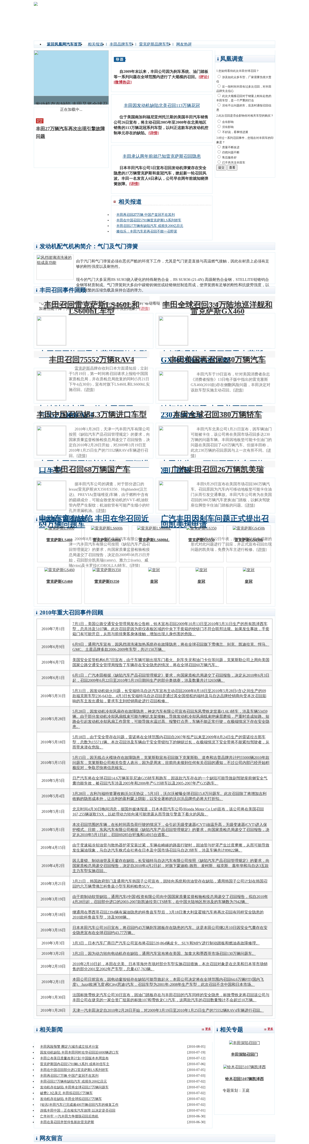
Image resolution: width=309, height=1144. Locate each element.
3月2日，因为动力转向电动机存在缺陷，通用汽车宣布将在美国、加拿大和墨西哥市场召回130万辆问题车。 (164, 953)
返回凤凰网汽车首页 (64, 44)
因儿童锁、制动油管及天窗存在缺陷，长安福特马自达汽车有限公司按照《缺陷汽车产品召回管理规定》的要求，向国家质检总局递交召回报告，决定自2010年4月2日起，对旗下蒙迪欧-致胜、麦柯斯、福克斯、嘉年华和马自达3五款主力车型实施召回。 (170, 866)
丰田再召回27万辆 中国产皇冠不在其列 (69, 1075)
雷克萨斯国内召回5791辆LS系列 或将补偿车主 (74, 1064)
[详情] (153, 133)
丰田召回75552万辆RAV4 (91, 359)
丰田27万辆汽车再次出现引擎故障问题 (70, 132)
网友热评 (184, 44)
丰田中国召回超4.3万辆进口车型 (92, 414)
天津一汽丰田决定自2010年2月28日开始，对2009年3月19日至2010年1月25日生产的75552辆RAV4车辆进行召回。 (168, 1010)
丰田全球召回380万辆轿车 (217, 414)
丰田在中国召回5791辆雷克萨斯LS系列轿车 (148, 220)
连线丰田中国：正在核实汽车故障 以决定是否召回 (77, 1110)
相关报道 (95, 44)
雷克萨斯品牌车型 (154, 44)
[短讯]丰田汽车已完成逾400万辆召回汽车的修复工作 (79, 1105)
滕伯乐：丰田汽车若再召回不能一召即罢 (146, 231)
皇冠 (154, 581)
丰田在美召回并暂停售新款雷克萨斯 (67, 1122)
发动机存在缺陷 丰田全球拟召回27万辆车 (71, 1099)
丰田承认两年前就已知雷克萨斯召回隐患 (162, 156)
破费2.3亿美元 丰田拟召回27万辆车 (66, 1093)
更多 (208, 1029)
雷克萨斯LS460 (59, 540)
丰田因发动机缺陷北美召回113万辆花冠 (162, 105)
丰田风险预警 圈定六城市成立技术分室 (69, 1046)
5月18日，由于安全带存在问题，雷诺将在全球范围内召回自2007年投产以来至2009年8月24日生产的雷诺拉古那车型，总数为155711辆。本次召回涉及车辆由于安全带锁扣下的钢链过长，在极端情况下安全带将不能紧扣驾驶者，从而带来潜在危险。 (170, 742)
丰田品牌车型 (121, 44)
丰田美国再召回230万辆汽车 (217, 359)
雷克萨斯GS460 (59, 581)
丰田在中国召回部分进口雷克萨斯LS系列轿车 (74, 1070)
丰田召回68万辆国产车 (91, 469)
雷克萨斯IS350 (106, 581)
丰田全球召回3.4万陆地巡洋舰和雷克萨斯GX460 (217, 307)
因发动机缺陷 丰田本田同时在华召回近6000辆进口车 (79, 1052)
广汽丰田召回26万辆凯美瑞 (217, 469)
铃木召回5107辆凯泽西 (244, 1079)
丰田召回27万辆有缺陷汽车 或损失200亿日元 (149, 226)
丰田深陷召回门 (244, 1054)
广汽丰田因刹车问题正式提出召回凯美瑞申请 (215, 521)
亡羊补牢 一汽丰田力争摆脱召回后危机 (69, 1116)
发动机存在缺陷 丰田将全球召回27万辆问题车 (74, 1087)
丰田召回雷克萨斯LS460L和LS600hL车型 (92, 307)
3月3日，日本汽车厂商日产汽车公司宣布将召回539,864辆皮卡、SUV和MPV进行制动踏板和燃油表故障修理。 (166, 943)
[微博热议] (123, 82)
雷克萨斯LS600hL (154, 540)
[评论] (204, 77)
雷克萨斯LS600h (107, 540)
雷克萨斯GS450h (248, 540)
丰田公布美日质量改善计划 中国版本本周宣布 (74, 1058)
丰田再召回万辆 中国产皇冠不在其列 (145, 215)
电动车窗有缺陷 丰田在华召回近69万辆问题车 (94, 521)
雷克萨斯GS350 (201, 540)
